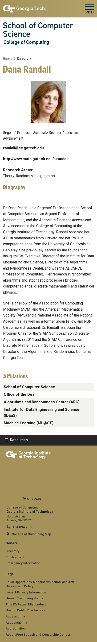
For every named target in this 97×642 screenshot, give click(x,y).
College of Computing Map (31, 534)
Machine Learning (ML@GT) (28, 423)
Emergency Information (23, 563)
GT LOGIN (34, 498)
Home (7, 59)
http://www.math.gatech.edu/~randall (35, 159)
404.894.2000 (22, 527)
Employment (15, 557)
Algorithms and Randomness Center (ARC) (42, 402)
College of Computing (26, 42)
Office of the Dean (20, 394)
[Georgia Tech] (28, 454)
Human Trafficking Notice (24, 598)
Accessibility (15, 616)
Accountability (16, 622)
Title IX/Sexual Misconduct (26, 604)
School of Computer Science (38, 29)
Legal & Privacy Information (26, 592)
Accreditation (16, 628)
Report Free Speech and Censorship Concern (39, 634)
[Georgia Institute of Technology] (24, 6)
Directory (24, 59)
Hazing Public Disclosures (25, 610)
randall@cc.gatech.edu (23, 148)
